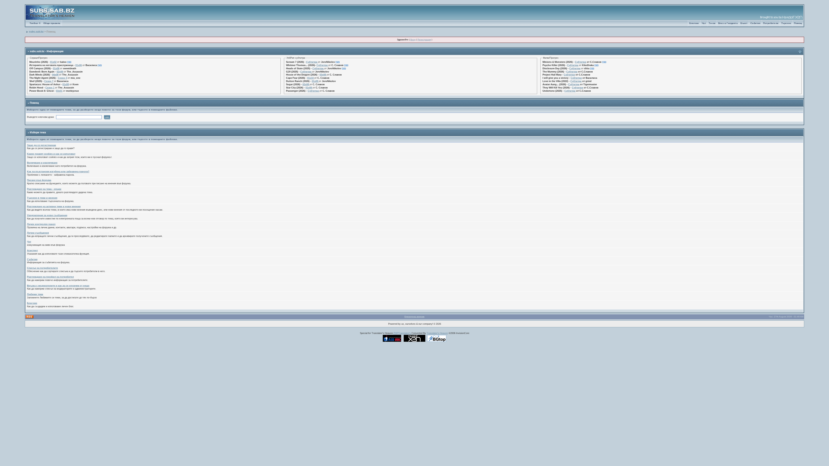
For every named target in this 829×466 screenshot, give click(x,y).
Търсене (786, 23)
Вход (413, 39)
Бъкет (744, 23)
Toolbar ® (35, 23)
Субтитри (311, 62)
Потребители (770, 23)
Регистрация (424, 39)
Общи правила (51, 23)
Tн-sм (712, 23)
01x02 (53, 62)
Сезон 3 (62, 78)
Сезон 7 (48, 81)
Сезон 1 (49, 87)
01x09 (315, 81)
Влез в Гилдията (728, 23)
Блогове (694, 23)
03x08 (323, 74)
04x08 (55, 74)
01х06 (78, 65)
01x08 (56, 68)
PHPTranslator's (402, 333)
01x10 (310, 78)
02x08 (60, 71)
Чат (704, 23)
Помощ (798, 23)
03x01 (59, 91)
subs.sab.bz (36, 31)
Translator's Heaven (437, 333)
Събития (755, 23)
